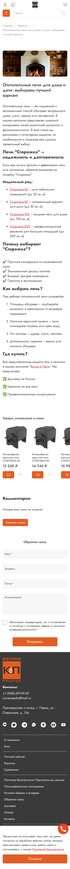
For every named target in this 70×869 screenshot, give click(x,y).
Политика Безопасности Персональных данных (34, 780)
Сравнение (11, 770)
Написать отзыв (15, 522)
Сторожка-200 (20, 226)
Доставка (10, 806)
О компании (12, 740)
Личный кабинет (14, 757)
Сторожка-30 (19, 189)
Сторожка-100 (20, 214)
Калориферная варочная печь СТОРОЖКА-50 (40, 457)
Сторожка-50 (19, 201)
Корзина (9, 763)
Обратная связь (14, 799)
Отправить (35, 641)
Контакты (9, 819)
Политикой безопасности (48, 849)
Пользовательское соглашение (24, 786)
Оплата (8, 812)
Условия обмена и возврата (21, 793)
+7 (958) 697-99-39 (16, 693)
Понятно (35, 858)
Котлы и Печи (40, 366)
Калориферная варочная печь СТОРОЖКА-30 (11, 457)
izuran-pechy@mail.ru (17, 698)
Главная (8, 26)
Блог (7, 746)
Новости (23, 26)
